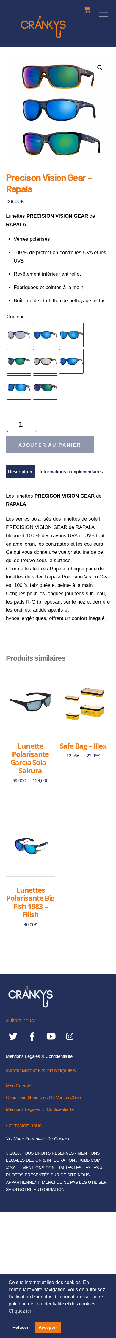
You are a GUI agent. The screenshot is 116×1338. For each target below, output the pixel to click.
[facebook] (33, 1036)
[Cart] (87, 8)
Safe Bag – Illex (83, 746)
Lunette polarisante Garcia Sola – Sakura (30, 758)
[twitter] (14, 1036)
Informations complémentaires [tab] (71, 471)
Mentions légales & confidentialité (39, 1056)
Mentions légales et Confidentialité (40, 1109)
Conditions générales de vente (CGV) (43, 1097)
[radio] (19, 335)
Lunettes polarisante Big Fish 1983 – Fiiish (30, 902)
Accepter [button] (48, 1327)
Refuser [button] (20, 1327)
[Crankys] (43, 39)
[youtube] (52, 1036)
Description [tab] (20, 471)
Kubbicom (90, 1160)
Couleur (15, 317)
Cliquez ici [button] (20, 1311)
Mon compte (18, 1085)
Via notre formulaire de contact (37, 1138)
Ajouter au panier (49, 444)
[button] (100, 67)
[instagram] (71, 1036)
